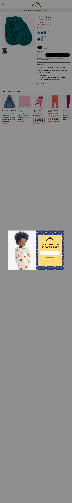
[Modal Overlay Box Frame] (36, 252)
